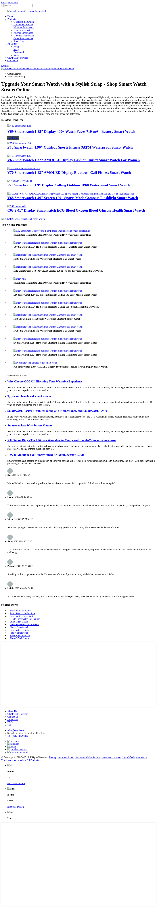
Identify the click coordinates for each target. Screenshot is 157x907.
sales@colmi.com (9, 2)
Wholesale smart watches (13, 760)
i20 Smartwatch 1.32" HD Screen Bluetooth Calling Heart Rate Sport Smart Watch (55, 355)
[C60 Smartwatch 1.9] (47, 242)
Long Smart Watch (19, 621)
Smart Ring (19, 41)
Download (18, 52)
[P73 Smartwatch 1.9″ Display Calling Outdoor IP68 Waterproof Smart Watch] (19, 181)
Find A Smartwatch (19, 632)
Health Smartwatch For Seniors (25, 619)
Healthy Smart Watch (20, 635)
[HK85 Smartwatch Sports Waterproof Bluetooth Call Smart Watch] (47, 254)
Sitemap (52, 757)
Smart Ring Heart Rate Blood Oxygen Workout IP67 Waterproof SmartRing (52, 235)
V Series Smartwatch (23, 35)
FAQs (16, 49)
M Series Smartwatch (23, 27)
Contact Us (12, 60)
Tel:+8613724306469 (17, 735)
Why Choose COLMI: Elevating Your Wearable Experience (44, 381)
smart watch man (66, 757)
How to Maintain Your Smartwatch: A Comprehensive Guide (45, 454)
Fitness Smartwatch (19, 627)
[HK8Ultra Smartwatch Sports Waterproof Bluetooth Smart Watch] (47, 314)
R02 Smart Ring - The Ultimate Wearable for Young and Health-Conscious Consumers (61, 440)
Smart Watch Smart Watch (22, 616)
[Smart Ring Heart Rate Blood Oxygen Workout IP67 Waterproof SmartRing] (51, 230)
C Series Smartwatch (23, 21)
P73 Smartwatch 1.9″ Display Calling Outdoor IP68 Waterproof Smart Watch (68, 185)
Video (16, 55)
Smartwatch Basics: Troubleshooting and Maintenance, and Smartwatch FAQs (57, 410)
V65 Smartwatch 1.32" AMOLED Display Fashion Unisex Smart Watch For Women (73, 160)
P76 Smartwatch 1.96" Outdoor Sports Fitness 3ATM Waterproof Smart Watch (70, 147)
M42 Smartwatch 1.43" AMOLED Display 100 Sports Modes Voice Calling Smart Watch (58, 271)
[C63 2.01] (16, 206)
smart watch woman (111, 757)
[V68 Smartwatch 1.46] (70, 193)
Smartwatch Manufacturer (87, 757)
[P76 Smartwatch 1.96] (19, 143)
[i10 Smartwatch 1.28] (47, 338)
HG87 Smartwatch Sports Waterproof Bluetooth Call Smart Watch (47, 331)
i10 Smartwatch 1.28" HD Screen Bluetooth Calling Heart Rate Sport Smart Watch (55, 343)
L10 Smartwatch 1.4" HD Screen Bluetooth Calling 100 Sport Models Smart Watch (55, 295)
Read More (13, 138)
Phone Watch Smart (19, 638)
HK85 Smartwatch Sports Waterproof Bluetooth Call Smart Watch (47, 259)
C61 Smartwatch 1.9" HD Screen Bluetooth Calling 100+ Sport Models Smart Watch (56, 307)
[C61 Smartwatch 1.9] (47, 302)
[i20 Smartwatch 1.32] (47, 350)
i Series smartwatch (22, 30)
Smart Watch (128, 757)
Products (11, 19)
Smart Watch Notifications (22, 613)
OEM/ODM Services (17, 57)
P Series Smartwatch (23, 33)
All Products (33, 760)
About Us (12, 44)
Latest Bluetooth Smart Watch (24, 624)
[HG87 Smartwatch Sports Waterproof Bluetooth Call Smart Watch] (47, 326)
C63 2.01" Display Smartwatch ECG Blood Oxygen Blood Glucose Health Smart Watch (76, 210)
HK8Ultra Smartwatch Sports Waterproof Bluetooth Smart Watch (46, 319)
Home (10, 16)
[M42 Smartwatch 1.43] (47, 266)
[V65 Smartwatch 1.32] (19, 156)
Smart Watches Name (20, 610)
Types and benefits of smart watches (29, 396)
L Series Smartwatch (23, 24)
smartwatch (141, 757)
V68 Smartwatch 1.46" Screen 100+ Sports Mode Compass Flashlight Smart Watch (72, 198)
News (16, 46)
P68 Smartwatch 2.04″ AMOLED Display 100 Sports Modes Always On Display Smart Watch (60, 367)
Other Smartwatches (23, 38)
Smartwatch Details (19, 630)
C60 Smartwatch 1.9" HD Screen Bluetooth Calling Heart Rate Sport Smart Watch (55, 247)
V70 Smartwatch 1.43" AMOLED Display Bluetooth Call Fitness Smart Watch (69, 173)
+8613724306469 (16, 783)
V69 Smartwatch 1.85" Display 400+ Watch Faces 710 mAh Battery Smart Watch (71, 131)
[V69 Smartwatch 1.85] (19, 125)
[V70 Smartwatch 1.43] (23, 168)
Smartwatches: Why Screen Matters (29, 425)
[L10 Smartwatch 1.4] (47, 290)
